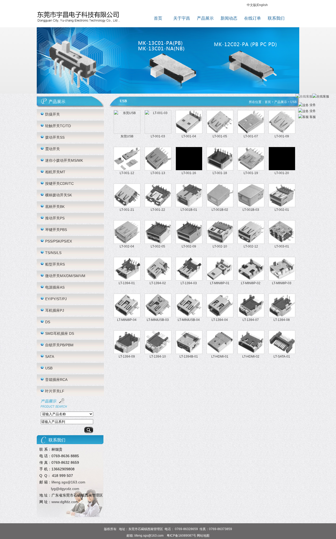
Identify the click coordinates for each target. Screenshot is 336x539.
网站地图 (203, 535)
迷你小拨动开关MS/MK (64, 160)
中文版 (251, 5)
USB (48, 368)
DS (47, 322)
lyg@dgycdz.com (65, 489)
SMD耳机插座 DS (59, 333)
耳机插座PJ (54, 310)
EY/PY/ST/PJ (56, 299)
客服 (312, 117)
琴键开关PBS (56, 230)
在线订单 (252, 18)
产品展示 (205, 18)
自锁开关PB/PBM (59, 345)
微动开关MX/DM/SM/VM (65, 276)
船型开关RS (55, 264)
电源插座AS (55, 287)
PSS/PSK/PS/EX (58, 241)
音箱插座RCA (56, 380)
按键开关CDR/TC (59, 183)
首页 (158, 18)
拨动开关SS (55, 137)
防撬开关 (52, 114)
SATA (49, 356)
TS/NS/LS (53, 253)
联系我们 (276, 18)
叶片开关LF (54, 391)
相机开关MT (55, 172)
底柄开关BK (55, 206)
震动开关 (52, 149)
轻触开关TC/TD (58, 126)
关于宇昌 (181, 18)
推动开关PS (55, 218)
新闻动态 (228, 18)
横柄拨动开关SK (58, 195)
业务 (312, 105)
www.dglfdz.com (64, 502)
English (262, 5)
